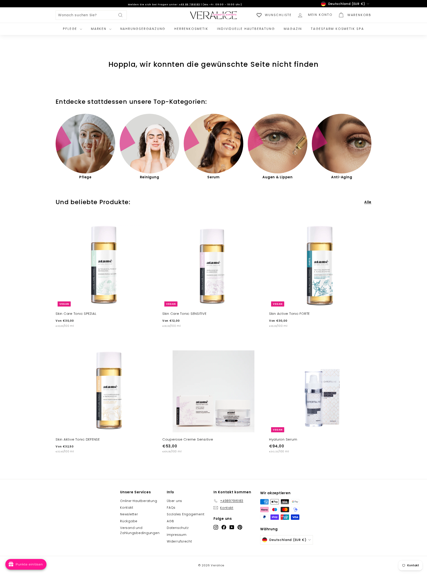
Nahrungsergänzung (143, 28)
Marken (99, 28)
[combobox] (91, 15)
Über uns (174, 501)
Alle (367, 202)
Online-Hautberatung (138, 501)
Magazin (293, 28)
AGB (170, 521)
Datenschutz (178, 528)
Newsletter (129, 514)
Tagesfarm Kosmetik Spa (337, 28)
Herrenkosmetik (191, 28)
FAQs (171, 507)
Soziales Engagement (185, 514)
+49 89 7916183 (189, 3)
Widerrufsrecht (179, 541)
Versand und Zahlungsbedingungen (139, 530)
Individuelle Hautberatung (246, 28)
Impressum (177, 534)
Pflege (71, 28)
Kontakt (126, 507)
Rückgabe (128, 521)
